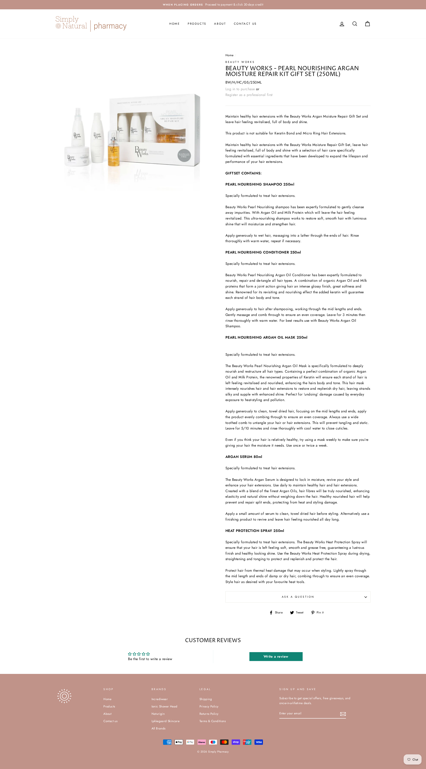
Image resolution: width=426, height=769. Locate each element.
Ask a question (298, 597)
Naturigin (158, 713)
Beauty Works (240, 62)
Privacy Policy (209, 706)
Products (197, 24)
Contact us (245, 24)
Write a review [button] (276, 656)
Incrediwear (160, 699)
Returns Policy (209, 713)
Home (174, 24)
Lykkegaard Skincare (166, 721)
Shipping (205, 699)
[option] (213, 4)
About (220, 24)
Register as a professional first (249, 94)
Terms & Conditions (212, 721)
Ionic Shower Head (165, 706)
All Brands (159, 728)
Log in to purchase (240, 89)
